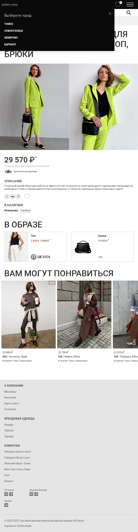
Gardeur (25, 210)
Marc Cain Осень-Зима (17, 469)
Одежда (9, 436)
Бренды (8, 424)
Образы (9, 430)
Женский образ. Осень (17, 463)
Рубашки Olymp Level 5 (17, 451)
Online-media (24, 525)
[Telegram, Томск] (11, 494)
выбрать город (10, 4)
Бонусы (8, 481)
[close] (110, 13)
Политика (10, 409)
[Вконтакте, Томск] (6, 494)
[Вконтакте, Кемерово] (6, 505)
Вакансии (10, 397)
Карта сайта (11, 403)
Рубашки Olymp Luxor (17, 457)
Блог (7, 475)
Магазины (10, 391)
